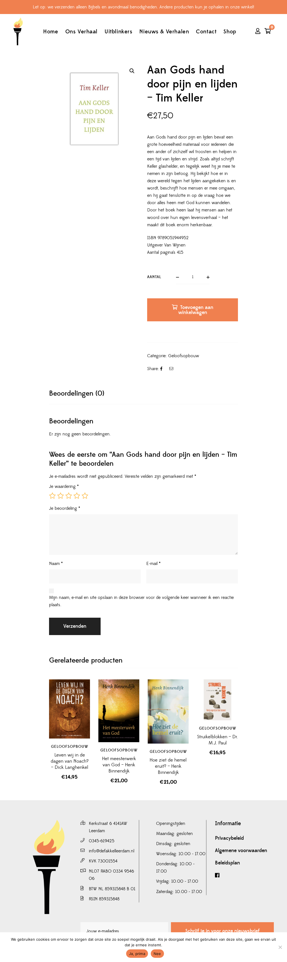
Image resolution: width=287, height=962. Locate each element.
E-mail (153, 563)
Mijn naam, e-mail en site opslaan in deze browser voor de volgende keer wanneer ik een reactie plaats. (141, 601)
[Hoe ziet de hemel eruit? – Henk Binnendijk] (168, 711)
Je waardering (64, 486)
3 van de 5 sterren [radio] (68, 495)
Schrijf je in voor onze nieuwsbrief (222, 931)
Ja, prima (137, 953)
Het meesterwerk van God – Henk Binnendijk (119, 765)
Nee (157, 953)
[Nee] (280, 947)
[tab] (76, 393)
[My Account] (257, 31)
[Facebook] (244, 875)
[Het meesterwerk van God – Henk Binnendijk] (118, 710)
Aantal (154, 277)
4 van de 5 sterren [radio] (76, 495)
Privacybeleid (229, 838)
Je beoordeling (64, 508)
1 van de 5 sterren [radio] (52, 495)
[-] (18, 31)
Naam (56, 563)
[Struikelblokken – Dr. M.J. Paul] (217, 699)
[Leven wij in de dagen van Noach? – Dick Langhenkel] (69, 709)
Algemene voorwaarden (241, 850)
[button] (132, 71)
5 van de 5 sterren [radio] (85, 495)
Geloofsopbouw (183, 356)
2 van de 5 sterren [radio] (60, 495)
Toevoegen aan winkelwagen (196, 310)
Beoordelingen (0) (76, 393)
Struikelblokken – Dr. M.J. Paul (217, 740)
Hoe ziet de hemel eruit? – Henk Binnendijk (168, 766)
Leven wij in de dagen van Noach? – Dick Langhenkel (70, 761)
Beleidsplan (227, 863)
